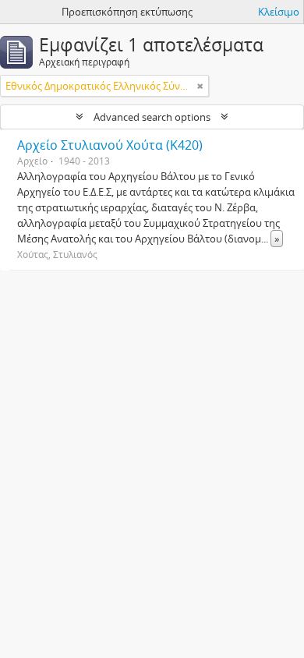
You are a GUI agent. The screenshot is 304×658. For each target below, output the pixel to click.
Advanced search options (152, 117)
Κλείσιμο (278, 12)
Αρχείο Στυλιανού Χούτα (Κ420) (110, 145)
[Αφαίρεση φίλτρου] (200, 86)
